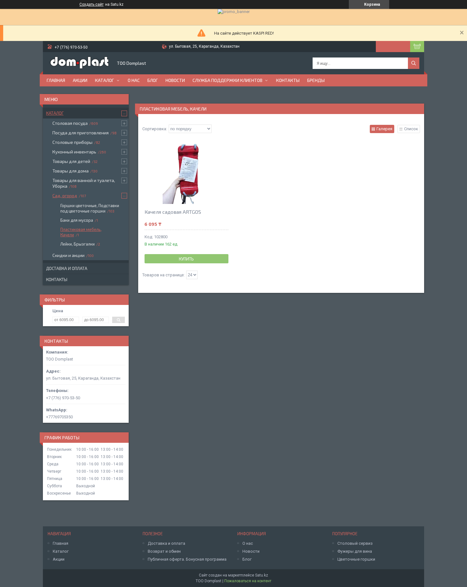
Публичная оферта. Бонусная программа (187, 559)
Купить (186, 258)
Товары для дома (70, 170)
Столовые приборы (72, 142)
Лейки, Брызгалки (77, 243)
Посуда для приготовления (80, 132)
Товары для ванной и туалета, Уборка (83, 183)
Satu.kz (261, 575)
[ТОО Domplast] (79, 63)
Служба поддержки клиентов (227, 80)
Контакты (288, 80)
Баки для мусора (76, 220)
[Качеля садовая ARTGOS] (186, 172)
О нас (134, 80)
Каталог (104, 80)
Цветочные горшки (356, 559)
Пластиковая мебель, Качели (81, 232)
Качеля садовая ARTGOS (173, 212)
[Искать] (413, 63)
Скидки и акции (68, 255)
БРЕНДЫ (316, 80)
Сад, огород (64, 195)
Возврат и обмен (164, 551)
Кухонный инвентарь (74, 151)
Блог (152, 80)
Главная (56, 80)
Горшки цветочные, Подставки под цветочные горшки (89, 208)
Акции (80, 80)
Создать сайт (91, 4)
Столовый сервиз (355, 543)
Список (411, 128)
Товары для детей (71, 161)
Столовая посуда (70, 123)
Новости (175, 80)
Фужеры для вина (354, 551)
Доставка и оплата (66, 268)
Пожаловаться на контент (247, 581)
